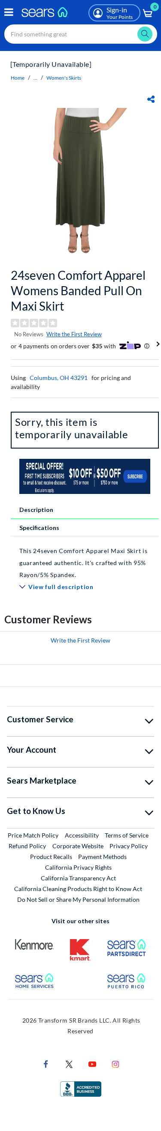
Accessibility (82, 835)
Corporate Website (78, 846)
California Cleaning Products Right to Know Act (78, 888)
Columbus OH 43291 (59, 377)
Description (36, 509)
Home (17, 78)
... (35, 78)
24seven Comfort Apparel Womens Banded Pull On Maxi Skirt (78, 290)
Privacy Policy (128, 846)
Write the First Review (74, 334)
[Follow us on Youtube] (92, 1063)
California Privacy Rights (78, 867)
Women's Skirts (63, 78)
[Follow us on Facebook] (46, 1063)
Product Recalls (51, 856)
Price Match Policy (33, 835)
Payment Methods (102, 856)
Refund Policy (27, 846)
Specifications (39, 527)
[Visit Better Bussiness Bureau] (80, 1088)
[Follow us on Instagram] (115, 1063)
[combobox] (80, 34)
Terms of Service (127, 835)
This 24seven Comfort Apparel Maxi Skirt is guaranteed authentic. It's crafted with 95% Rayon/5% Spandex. (83, 562)
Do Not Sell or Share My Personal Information (78, 899)
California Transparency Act (78, 878)
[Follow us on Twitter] (69, 1063)
